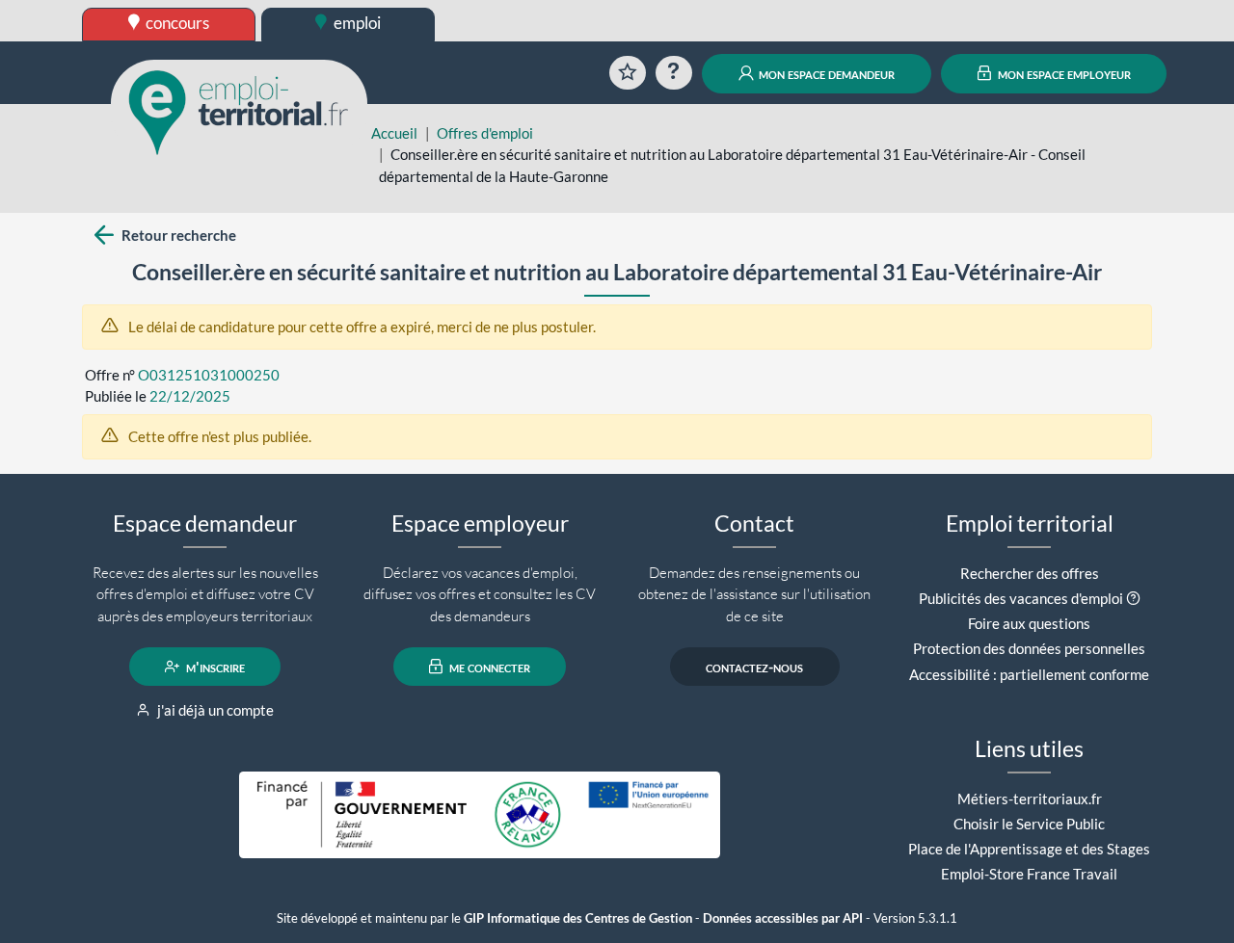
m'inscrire (214, 666)
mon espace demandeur (825, 73)
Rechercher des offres (1029, 573)
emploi (356, 23)
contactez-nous (754, 666)
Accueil (394, 133)
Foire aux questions (1029, 623)
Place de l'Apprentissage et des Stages (1029, 848)
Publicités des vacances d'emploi (1021, 598)
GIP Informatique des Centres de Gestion (578, 918)
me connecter (488, 666)
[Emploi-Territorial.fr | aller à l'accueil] (239, 110)
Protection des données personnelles (1029, 648)
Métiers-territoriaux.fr (1029, 798)
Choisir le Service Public (1029, 823)
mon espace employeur (1063, 73)
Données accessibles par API (783, 918)
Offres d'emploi (485, 133)
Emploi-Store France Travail (1029, 873)
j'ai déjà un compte (214, 710)
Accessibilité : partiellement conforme (1029, 674)
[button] (1133, 598)
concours (176, 23)
